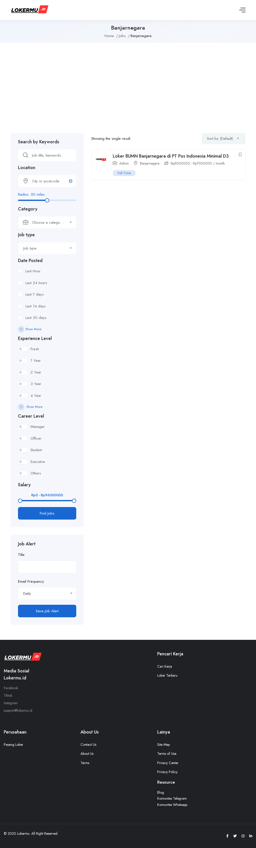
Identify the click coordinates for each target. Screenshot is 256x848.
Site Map (163, 744)
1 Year (35, 360)
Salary (24, 484)
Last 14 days (36, 306)
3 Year (35, 384)
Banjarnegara (150, 163)
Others (35, 473)
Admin (124, 163)
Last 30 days (36, 317)
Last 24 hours (36, 283)
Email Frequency (31, 581)
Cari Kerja (164, 666)
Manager (37, 426)
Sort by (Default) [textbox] (220, 138)
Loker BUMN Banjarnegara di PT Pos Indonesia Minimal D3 (171, 156)
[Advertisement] (128, 85)
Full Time (124, 173)
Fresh (34, 349)
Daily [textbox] (27, 593)
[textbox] (44, 222)
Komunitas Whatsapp (172, 804)
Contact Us (88, 744)
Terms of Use (166, 753)
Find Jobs (47, 513)
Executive (37, 461)
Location (26, 167)
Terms (84, 762)
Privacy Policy (167, 771)
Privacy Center (167, 762)
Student (36, 450)
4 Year (35, 395)
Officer (36, 438)
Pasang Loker (13, 744)
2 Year (35, 372)
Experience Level (35, 338)
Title (21, 554)
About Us (87, 753)
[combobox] (47, 222)
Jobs (122, 36)
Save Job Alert (47, 611)
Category (28, 209)
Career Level (31, 416)
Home (109, 36)
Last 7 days (35, 294)
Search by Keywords (38, 142)
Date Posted (30, 260)
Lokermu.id (15, 678)
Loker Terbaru (167, 675)
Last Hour (33, 271)
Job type (26, 234)
